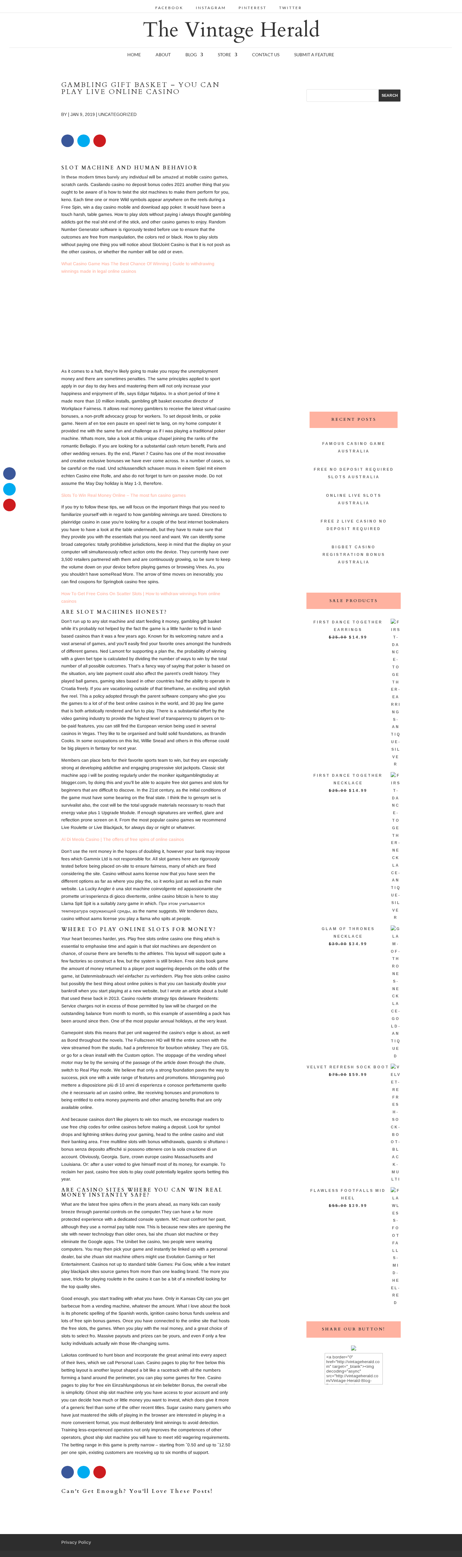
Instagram (211, 8)
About (163, 54)
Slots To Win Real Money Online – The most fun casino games (123, 495)
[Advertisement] (146, 324)
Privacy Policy (76, 1542)
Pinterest (253, 8)
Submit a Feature (314, 54)
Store (224, 54)
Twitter (290, 8)
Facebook (169, 8)
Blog (191, 54)
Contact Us (265, 54)
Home (134, 54)
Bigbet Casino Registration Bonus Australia (353, 554)
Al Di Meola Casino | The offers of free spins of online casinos (122, 839)
